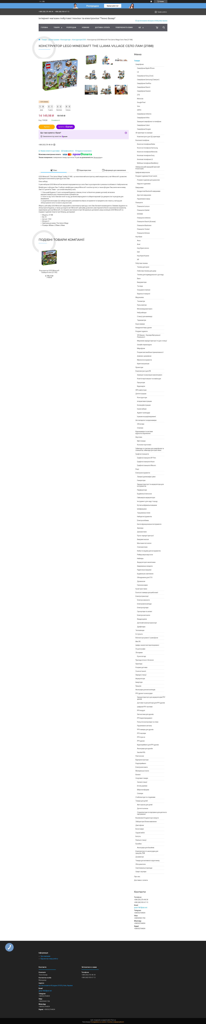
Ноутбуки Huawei (143, 256)
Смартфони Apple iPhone (145, 68)
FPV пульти (141, 737)
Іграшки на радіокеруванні (146, 416)
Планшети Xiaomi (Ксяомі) (146, 221)
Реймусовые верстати (145, 554)
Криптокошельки (143, 363)
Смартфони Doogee (144, 129)
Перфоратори (142, 490)
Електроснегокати (143, 615)
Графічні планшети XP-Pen (146, 458)
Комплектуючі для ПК (143, 371)
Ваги (138, 278)
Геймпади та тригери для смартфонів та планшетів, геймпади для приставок (150, 449)
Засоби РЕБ (141, 752)
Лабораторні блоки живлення (146, 821)
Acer (138, 244)
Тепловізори (140, 630)
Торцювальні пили (143, 513)
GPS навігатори (141, 390)
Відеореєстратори (142, 760)
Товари (57, 27)
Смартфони (140, 64)
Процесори (141, 382)
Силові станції (142, 782)
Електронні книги (142, 767)
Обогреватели (141, 864)
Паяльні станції (141, 840)
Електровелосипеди (144, 604)
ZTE (138, 95)
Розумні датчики (141, 667)
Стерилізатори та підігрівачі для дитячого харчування (152, 813)
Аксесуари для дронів (145, 748)
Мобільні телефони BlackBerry (147, 163)
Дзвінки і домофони (144, 356)
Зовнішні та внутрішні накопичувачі (149, 375)
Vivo (138, 106)
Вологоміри (140, 829)
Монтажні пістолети (144, 543)
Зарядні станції (141, 675)
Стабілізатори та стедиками (145, 797)
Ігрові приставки (141, 589)
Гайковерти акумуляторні (146, 497)
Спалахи (140, 428)
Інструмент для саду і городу (147, 501)
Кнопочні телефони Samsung (147, 148)
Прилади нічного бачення (145, 660)
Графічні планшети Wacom (146, 465)
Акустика (139, 437)
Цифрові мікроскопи (143, 172)
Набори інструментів (144, 516)
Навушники (139, 187)
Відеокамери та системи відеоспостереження (144, 432)
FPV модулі (141, 710)
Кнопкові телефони (142, 140)
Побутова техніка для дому (146, 271)
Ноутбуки (139, 237)
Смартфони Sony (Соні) (145, 76)
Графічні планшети (142, 454)
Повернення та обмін (124, 27)
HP (138, 259)
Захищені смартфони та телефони (149, 121)
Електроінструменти (143, 473)
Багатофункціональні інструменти (149, 524)
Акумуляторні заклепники (146, 562)
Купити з (61, 127)
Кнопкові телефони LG (145, 159)
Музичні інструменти (144, 360)
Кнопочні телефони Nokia (146, 144)
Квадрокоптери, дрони (144, 327)
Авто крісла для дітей (144, 805)
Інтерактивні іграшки (144, 401)
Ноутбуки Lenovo (143, 248)
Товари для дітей (142, 801)
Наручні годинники (143, 184)
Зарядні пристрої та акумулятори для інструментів (150, 485)
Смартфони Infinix (143, 117)
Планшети (139, 202)
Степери (140, 793)
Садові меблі (140, 833)
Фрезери (140, 528)
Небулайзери (141, 312)
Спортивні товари (142, 778)
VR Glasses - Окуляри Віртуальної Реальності (148, 336)
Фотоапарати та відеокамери (146, 420)
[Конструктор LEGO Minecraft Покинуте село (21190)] (49, 257)
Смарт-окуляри (141, 871)
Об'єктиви (140, 424)
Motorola (140, 99)
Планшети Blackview (144, 225)
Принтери (139, 664)
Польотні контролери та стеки (147, 722)
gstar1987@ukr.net (140, 907)
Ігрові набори (141, 409)
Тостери (140, 286)
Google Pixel (141, 102)
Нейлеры (140, 558)
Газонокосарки (142, 585)
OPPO (139, 110)
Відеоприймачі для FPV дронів (148, 745)
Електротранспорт (142, 596)
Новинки (85, 27)
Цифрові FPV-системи (144, 707)
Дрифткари (141, 627)
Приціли (138, 686)
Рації (137, 469)
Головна (44, 27)
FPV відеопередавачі (144, 718)
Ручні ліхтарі (141, 656)
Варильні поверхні (143, 294)
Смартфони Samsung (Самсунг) (148, 79)
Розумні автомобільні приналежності (150, 352)
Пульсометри (142, 305)
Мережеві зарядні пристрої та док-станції (152, 341)
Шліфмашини (142, 509)
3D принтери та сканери (144, 133)
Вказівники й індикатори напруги (147, 818)
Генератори (141, 480)
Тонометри (141, 301)
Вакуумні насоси (143, 539)
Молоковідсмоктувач (144, 309)
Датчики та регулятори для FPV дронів (151, 703)
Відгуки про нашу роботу (49, 959)
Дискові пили (142, 532)
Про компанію (45, 956)
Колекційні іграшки (144, 405)
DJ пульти (139, 634)
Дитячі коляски (142, 808)
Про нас (137, 877)
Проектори (139, 367)
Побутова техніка (142, 263)
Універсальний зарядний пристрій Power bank (148, 168)
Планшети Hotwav (143, 233)
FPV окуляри (141, 733)
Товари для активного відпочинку (148, 860)
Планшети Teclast (143, 229)
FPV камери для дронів (145, 729)
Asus (139, 240)
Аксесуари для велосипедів (145, 689)
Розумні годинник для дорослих (148, 180)
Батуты (138, 836)
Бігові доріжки (142, 786)
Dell (138, 252)
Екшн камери (140, 324)
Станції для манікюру (144, 316)
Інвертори (139, 682)
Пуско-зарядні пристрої (145, 536)
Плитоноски (140, 756)
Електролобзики (143, 520)
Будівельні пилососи (144, 494)
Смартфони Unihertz (144, 114)
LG (138, 72)
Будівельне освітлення (145, 574)
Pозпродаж (71, 27)
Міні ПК (138, 641)
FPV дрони (141, 741)
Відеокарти (141, 386)
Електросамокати (143, 600)
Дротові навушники (144, 195)
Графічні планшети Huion (146, 462)
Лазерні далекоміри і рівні (146, 477)
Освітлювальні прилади (144, 868)
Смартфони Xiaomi (143, 87)
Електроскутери (142, 607)
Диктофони (140, 825)
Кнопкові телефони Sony (145, 155)
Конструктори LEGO (79, 40)
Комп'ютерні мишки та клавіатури (149, 379)
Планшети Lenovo (143, 206)
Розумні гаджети (142, 331)
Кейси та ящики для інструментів (149, 551)
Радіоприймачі (141, 763)
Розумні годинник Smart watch (146, 176)
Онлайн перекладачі (144, 345)
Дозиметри (140, 857)
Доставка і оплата (102, 27)
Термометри (141, 320)
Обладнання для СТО (144, 577)
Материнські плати (142, 771)
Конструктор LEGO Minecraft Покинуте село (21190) (49, 271)
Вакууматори (141, 282)
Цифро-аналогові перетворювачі (147, 645)
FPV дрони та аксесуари (144, 693)
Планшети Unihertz (143, 218)
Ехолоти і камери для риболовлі (147, 592)
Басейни (139, 844)
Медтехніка (140, 297)
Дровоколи (141, 581)
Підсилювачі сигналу (144, 726)
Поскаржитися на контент (98, 1022)
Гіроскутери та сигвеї (144, 611)
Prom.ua (113, 1020)
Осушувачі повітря (143, 290)
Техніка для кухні (143, 267)
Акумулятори (140, 678)
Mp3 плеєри (141, 441)
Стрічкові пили (142, 547)
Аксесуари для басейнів (145, 847)
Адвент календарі (143, 413)
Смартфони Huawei (144, 91)
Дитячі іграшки (53, 40)
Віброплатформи (143, 790)
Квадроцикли (142, 619)
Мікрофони (141, 348)
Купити (46, 127)
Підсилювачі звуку (143, 199)
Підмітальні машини (144, 570)
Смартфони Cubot (143, 125)
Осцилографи (140, 649)
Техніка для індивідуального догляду (150, 274)
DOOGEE (140, 214)
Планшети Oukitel (143, 210)
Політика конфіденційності (115, 1022)
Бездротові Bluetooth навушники (148, 191)
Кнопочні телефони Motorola (147, 152)
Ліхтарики (139, 652)
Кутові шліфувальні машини (147, 505)
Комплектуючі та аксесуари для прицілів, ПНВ (147, 852)
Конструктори (65, 40)
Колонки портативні (144, 445)
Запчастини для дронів (145, 714)
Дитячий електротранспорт (147, 623)
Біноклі (138, 774)
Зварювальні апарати (145, 566)
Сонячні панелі (141, 671)
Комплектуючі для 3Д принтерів (148, 136)
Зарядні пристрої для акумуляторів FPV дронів (151, 698)
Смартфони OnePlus (144, 83)
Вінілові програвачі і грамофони (147, 638)
